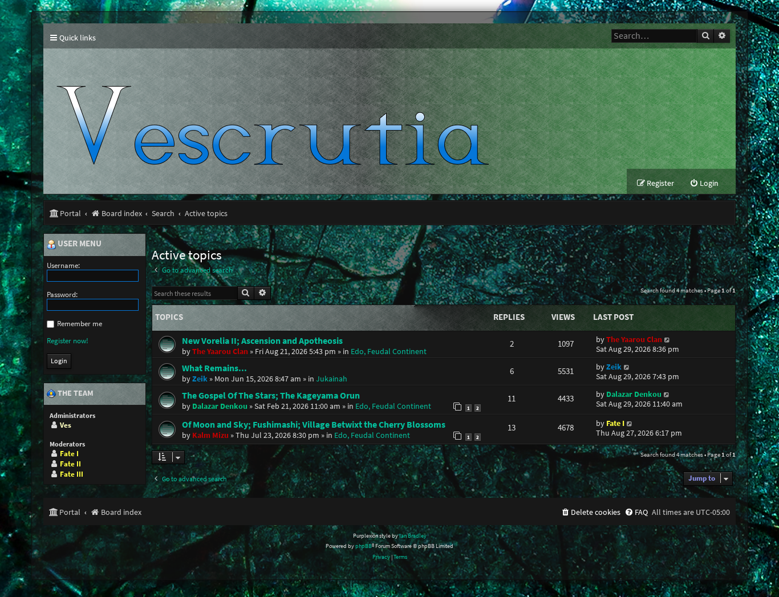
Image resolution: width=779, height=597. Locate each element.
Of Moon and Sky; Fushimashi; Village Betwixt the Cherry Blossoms (313, 424)
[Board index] (277, 108)
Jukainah (331, 378)
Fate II (70, 464)
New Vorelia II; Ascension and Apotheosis (262, 340)
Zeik (200, 378)
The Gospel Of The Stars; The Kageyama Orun (271, 395)
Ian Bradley (413, 535)
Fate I (615, 423)
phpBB (363, 546)
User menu (79, 244)
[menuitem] (704, 183)
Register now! (67, 340)
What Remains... (214, 367)
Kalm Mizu (210, 435)
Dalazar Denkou (220, 406)
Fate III (71, 474)
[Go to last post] (667, 339)
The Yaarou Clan (220, 351)
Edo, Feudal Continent (389, 351)
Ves (65, 425)
